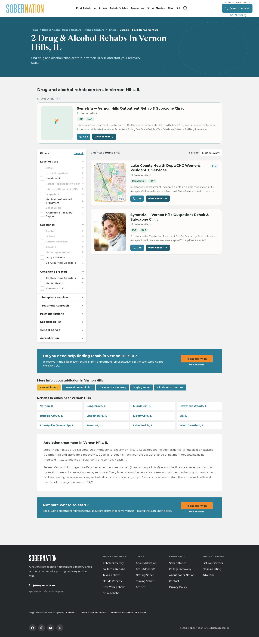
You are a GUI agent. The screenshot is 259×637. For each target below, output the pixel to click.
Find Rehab (83, 8)
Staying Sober (141, 387)
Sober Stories (156, 8)
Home (34, 29)
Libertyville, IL (142, 415)
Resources (137, 8)
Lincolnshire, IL (97, 415)
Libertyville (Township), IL (57, 425)
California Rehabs (114, 569)
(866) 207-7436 (197, 358)
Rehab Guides (119, 8)
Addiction (100, 8)
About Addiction (146, 563)
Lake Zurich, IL (143, 425)
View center (102, 136)
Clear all (79, 153)
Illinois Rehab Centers (170, 387)
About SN (174, 8)
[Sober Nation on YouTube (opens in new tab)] (50, 627)
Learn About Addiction (78, 387)
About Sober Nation (182, 575)
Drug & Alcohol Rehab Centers (61, 29)
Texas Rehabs (112, 575)
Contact (174, 581)
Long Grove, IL (96, 406)
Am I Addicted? (49, 387)
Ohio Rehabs (111, 593)
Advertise (208, 575)
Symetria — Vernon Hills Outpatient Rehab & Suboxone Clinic (130, 108)
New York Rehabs (114, 587)
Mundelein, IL (142, 406)
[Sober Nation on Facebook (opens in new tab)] (32, 627)
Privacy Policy (178, 587)
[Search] (185, 8)
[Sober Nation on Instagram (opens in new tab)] (41, 627)
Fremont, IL (94, 425)
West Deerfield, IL (192, 425)
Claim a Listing (211, 569)
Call (85, 136)
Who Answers (238, 15)
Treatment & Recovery (112, 387)
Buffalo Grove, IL (51, 415)
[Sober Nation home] (25, 8)
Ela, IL (183, 415)
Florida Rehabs (112, 581)
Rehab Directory (113, 563)
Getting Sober (145, 575)
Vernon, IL (47, 406)
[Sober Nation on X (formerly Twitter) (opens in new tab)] (59, 627)
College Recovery (180, 569)
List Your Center (212, 563)
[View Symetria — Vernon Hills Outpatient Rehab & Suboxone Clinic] (110, 232)
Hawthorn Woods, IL (193, 406)
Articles (141, 587)
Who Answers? (197, 364)
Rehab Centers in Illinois (100, 29)
